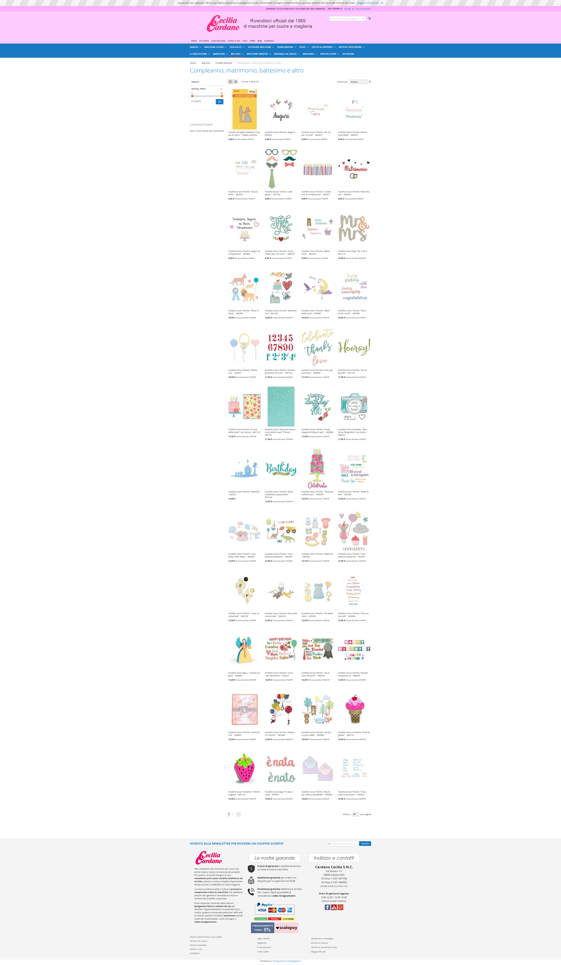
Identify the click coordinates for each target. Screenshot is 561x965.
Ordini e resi (234, 40)
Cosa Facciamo (218, 40)
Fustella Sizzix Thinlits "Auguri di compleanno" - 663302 (244, 252)
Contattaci (269, 40)
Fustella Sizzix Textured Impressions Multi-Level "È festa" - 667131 (280, 432)
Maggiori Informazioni (368, 2)
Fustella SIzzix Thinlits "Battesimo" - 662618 (316, 252)
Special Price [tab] (198, 88)
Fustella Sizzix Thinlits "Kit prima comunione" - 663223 (281, 615)
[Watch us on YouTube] (334, 909)
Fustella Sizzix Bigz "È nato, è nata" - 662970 (279, 793)
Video (252, 40)
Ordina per (342, 81)
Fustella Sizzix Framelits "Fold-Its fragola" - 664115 (244, 793)
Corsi (245, 40)
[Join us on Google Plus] (340, 909)
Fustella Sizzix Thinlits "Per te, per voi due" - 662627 (316, 133)
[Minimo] (192, 96)
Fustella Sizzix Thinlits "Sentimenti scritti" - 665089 (352, 312)
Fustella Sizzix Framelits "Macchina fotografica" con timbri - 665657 (353, 432)
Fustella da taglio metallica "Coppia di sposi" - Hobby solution (244, 133)
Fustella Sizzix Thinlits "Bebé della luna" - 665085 (315, 312)
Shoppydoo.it (294, 961)
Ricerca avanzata (198, 945)
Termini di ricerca (198, 941)
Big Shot (206, 62)
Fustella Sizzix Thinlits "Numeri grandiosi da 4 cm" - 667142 (280, 371)
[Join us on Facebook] (327, 909)
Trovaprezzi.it (279, 961)
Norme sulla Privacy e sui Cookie (206, 936)
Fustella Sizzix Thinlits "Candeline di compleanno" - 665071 (316, 193)
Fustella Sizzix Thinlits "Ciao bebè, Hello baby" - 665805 (242, 555)
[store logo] (252, 23)
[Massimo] (222, 96)
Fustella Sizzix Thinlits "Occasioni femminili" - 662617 (279, 674)
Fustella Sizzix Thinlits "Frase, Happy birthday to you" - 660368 (317, 431)
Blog (260, 40)
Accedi (347, 8)
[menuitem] (194, 47)
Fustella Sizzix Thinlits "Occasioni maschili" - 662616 (316, 674)
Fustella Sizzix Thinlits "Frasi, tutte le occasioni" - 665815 (352, 793)
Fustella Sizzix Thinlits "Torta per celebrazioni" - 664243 (317, 493)
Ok (382, 2)
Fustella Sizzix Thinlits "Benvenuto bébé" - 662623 (353, 133)
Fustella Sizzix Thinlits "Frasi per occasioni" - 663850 (317, 371)
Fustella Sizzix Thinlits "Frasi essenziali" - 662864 (353, 615)
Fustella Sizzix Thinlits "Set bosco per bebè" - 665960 (316, 733)
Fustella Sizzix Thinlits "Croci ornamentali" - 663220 (244, 615)
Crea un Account (363, 8)
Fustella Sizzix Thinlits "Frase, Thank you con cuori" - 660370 (280, 252)
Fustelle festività (223, 62)
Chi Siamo (204, 40)
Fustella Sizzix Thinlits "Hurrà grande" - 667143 (352, 371)
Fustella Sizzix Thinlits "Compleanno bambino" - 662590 (279, 555)
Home (194, 40)
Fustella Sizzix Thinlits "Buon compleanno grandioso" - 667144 (279, 494)
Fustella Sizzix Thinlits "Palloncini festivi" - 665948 (280, 733)
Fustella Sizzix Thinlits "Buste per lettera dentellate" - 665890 (317, 793)
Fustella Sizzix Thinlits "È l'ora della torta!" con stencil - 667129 (244, 431)
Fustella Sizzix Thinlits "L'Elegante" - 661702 (279, 193)
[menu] (280, 51)
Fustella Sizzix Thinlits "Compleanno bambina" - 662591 (352, 555)
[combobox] (347, 18)
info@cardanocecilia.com (334, 886)
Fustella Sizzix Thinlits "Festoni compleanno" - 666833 (353, 674)
